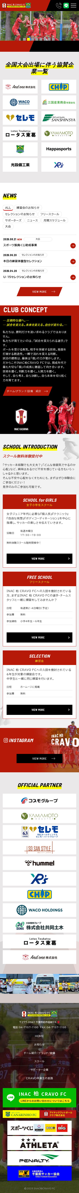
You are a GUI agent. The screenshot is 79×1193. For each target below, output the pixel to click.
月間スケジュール (55, 220)
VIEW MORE (39, 291)
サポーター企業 (39, 1070)
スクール (39, 1061)
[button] (24, 39)
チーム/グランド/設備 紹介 (24, 391)
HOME (39, 1036)
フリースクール (49, 214)
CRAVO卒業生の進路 (39, 1078)
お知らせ (39, 1044)
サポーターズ (13, 220)
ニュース (32, 220)
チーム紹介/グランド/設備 (39, 1053)
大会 (8, 226)
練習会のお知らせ (28, 207)
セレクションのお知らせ (20, 214)
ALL (8, 207)
